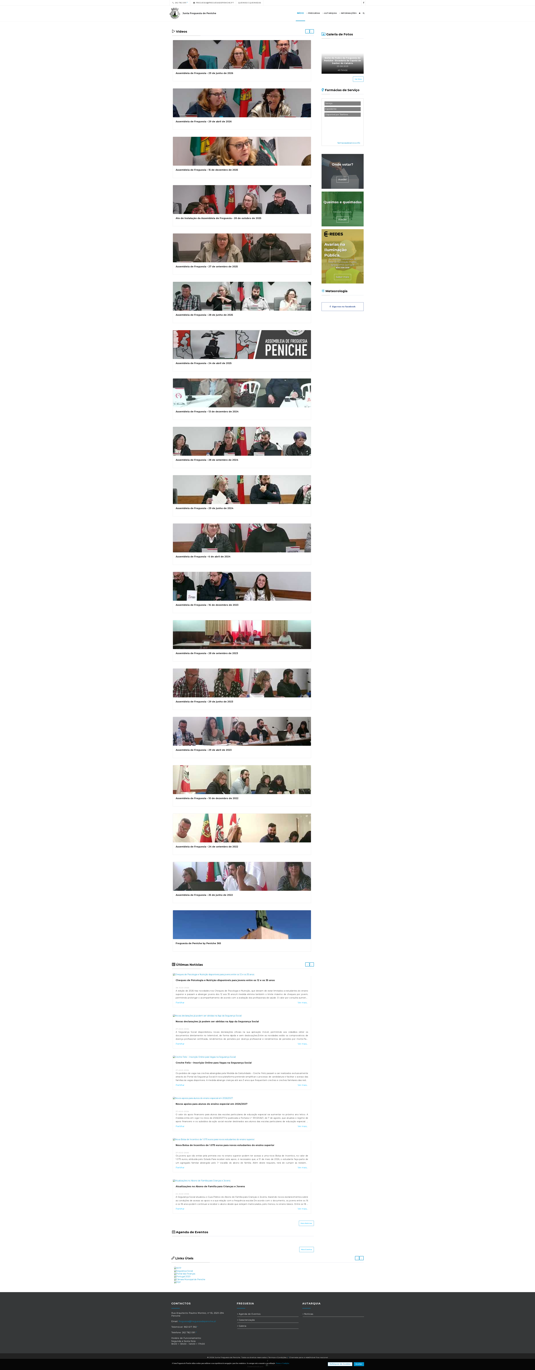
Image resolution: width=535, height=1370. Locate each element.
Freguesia (314, 13)
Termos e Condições (277, 1357)
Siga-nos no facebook (343, 306)
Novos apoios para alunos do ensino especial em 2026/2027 (211, 1104)
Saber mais (342, 277)
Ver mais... (303, 1002)
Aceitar (359, 1364)
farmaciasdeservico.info (348, 143)
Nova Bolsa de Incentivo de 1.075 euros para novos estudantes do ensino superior (225, 1145)
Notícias (308, 1314)
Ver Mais (358, 79)
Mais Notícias (306, 1223)
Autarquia (330, 13)
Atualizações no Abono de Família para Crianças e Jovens (210, 1186)
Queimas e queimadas (249, 3)
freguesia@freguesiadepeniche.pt (214, 3)
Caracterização (246, 1320)
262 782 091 (180, 3)
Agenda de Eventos (249, 1314)
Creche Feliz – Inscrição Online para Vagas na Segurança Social (214, 1062)
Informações (348, 13)
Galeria (242, 1326)
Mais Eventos (306, 1249)
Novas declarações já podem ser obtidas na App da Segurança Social (217, 1021)
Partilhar (180, 1002)
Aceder (342, 179)
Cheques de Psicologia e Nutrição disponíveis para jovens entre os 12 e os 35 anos (225, 980)
